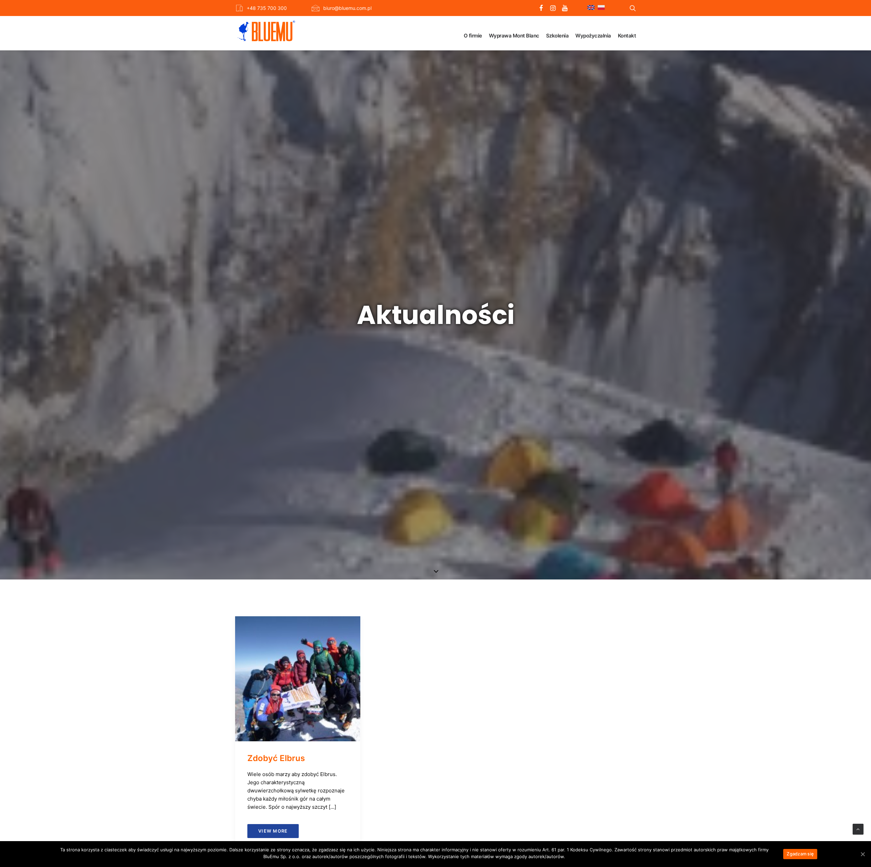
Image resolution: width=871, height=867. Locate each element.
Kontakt (627, 35)
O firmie (473, 35)
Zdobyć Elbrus (276, 758)
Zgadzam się (800, 853)
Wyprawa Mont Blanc (514, 35)
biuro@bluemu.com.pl (347, 8)
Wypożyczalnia (593, 35)
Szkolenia (557, 35)
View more (273, 831)
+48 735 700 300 (267, 8)
